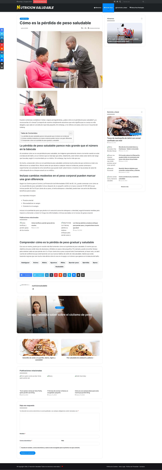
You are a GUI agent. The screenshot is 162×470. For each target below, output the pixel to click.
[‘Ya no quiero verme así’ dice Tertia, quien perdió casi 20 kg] (32, 382)
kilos (63, 263)
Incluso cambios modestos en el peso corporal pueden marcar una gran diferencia (47, 138)
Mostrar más (124, 186)
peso (96, 263)
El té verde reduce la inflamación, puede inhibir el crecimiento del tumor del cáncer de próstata (129, 157)
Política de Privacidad (132, 466)
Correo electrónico (26, 440)
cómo (36, 263)
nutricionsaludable (39, 286)
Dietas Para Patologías (137, 7)
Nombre (22, 433)
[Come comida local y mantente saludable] (112, 179)
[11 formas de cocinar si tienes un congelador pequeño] (59, 382)
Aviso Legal (122, 466)
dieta (45, 263)
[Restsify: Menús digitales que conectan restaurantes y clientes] (112, 170)
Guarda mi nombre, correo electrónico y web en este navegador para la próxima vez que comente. (50, 447)
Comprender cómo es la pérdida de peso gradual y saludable (40, 140)
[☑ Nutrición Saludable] (35, 7)
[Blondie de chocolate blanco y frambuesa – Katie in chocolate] (112, 149)
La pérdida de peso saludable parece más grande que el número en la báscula (45, 136)
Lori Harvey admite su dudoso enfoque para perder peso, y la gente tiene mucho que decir (86, 225)
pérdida (86, 263)
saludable (59, 267)
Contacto (142, 466)
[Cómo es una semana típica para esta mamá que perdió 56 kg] (87, 382)
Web (62, 440)
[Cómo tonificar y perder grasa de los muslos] (25, 226)
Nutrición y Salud (122, 7)
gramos (54, 263)
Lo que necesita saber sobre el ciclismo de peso (60, 314)
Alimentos (98, 7)
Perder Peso (109, 7)
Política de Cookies (112, 466)
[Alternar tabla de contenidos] (70, 133)
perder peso (74, 263)
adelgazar (26, 263)
